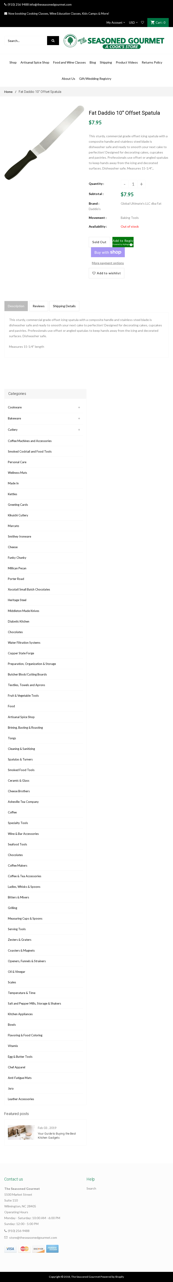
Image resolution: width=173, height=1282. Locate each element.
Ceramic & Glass (18, 780)
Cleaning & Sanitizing (21, 749)
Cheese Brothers (19, 791)
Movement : (98, 218)
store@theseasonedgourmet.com (33, 1237)
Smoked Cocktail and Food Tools (30, 451)
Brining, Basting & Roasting (25, 727)
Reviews (39, 306)
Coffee (12, 812)
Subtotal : (96, 194)
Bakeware (14, 418)
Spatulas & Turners (20, 759)
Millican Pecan (17, 568)
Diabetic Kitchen (18, 621)
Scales (12, 982)
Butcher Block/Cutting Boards (27, 674)
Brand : (94, 203)
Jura (11, 1088)
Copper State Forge (21, 653)
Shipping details (64, 306)
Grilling (12, 908)
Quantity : (96, 183)
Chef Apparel (16, 1067)
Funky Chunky (17, 557)
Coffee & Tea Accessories (24, 876)
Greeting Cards (18, 504)
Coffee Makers (17, 865)
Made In (13, 483)
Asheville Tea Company (23, 802)
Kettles (12, 494)
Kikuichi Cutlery (18, 515)
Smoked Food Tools (21, 770)
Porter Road (16, 579)
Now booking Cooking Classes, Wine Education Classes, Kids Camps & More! (58, 13)
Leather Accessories (21, 1099)
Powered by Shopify (112, 1276)
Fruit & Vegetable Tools (23, 695)
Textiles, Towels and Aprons (26, 685)
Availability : (98, 226)
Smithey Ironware (19, 536)
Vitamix (13, 1046)
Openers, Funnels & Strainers (27, 961)
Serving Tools (17, 929)
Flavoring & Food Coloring (25, 1035)
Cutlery (13, 429)
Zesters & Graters (19, 939)
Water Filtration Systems (24, 642)
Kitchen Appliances (20, 1014)
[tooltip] (130, 244)
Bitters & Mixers (18, 897)
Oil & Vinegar (16, 971)
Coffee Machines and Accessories (30, 441)
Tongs (12, 738)
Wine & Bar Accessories (23, 834)
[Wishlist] (142, 22)
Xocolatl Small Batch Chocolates (29, 589)
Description (16, 306)
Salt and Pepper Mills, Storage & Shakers (34, 1003)
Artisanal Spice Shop (21, 717)
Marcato (13, 526)
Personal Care (17, 462)
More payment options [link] (108, 263)
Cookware (15, 407)
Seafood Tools (17, 844)
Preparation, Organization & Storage (32, 664)
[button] (123, 242)
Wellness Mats (17, 472)
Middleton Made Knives (23, 611)
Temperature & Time (21, 993)
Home (8, 92)
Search (91, 1188)
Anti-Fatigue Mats (20, 1078)
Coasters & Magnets (21, 950)
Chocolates (15, 632)
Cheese (13, 547)
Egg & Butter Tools (20, 1056)
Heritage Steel (17, 600)
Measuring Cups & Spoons (25, 918)
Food (11, 706)
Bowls (12, 1024)
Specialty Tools (18, 823)
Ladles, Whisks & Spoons (24, 886)
